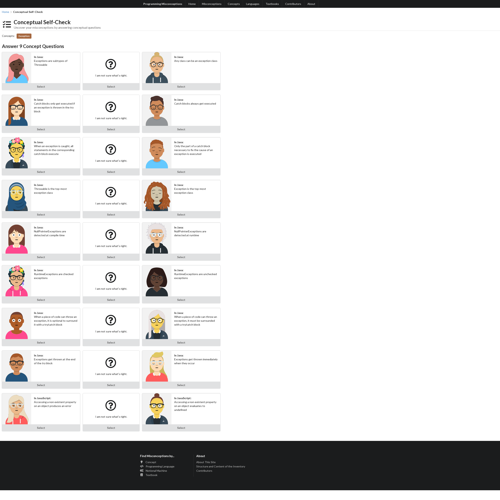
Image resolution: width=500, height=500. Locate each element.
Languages (252, 3)
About (311, 3)
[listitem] (165, 462)
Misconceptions (211, 3)
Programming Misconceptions (162, 3)
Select (41, 86)
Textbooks (272, 3)
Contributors (293, 3)
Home (192, 3)
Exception (24, 36)
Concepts (234, 3)
